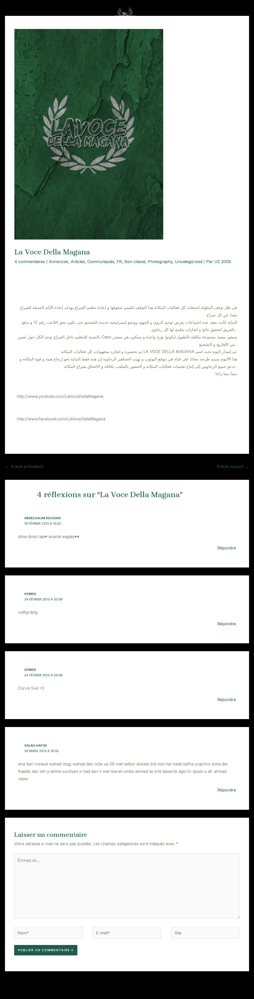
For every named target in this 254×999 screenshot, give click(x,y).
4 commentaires (29, 261)
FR (119, 261)
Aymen (30, 594)
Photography (160, 261)
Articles (78, 261)
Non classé (134, 261)
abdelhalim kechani (42, 518)
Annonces (58, 261)
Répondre (226, 547)
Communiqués (100, 261)
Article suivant (233, 466)
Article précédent (24, 466)
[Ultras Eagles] (125, 15)
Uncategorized (188, 261)
